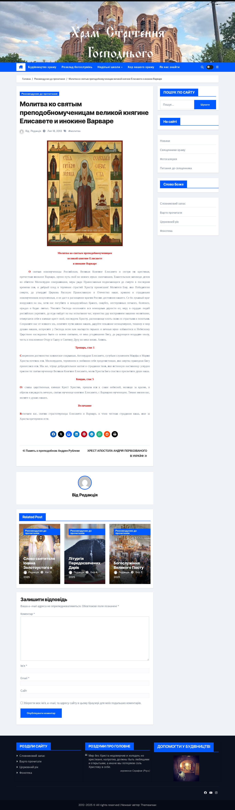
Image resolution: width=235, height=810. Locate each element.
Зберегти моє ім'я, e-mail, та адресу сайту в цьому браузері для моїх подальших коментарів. (82, 703)
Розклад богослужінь (77, 67)
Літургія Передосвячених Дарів (84, 563)
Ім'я (23, 666)
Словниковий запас (173, 203)
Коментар (27, 614)
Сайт (23, 691)
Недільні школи (109, 67)
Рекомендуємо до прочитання (39, 93)
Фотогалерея (168, 159)
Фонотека (166, 231)
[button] (217, 67)
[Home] (20, 67)
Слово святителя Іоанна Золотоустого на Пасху (39, 565)
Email (24, 678)
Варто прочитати (171, 213)
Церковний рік (169, 222)
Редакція (36, 131)
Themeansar (148, 805)
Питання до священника (176, 168)
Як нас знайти (169, 67)
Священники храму (172, 150)
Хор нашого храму (141, 67)
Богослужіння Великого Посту (128, 565)
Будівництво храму (42, 67)
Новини (165, 141)
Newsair (126, 805)
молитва (75, 131)
